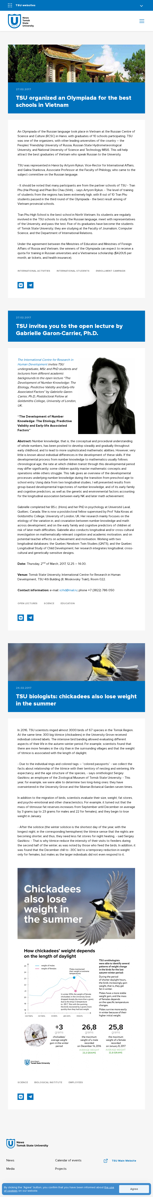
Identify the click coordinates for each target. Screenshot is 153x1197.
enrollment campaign (110, 271)
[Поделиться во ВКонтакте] (21, 285)
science (49, 603)
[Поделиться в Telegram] (30, 285)
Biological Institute (48, 1082)
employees (76, 1082)
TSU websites (25, 5)
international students (73, 271)
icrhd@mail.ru (68, 590)
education (68, 603)
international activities (34, 271)
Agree (134, 1189)
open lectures (27, 603)
